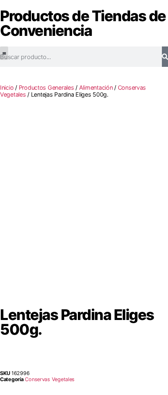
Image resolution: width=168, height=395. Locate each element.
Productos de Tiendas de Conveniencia (83, 23)
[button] (4, 53)
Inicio (6, 87)
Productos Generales (46, 87)
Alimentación (96, 87)
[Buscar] (165, 56)
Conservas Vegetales (50, 379)
